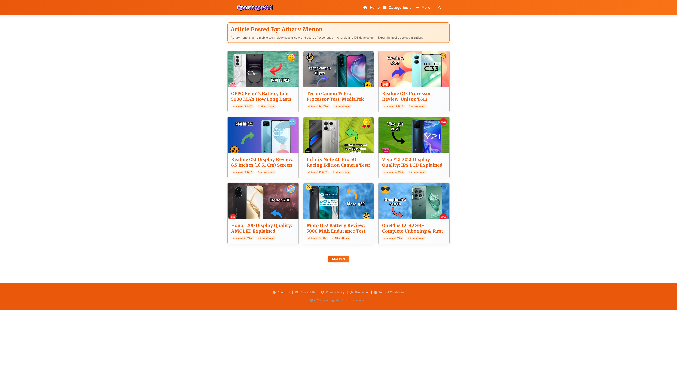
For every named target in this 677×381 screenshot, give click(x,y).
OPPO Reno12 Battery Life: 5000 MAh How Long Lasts (261, 96)
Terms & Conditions (391, 292)
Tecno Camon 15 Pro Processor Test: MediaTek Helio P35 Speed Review (335, 99)
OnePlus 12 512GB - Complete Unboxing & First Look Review (412, 231)
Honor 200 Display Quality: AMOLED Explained (261, 228)
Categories (398, 7)
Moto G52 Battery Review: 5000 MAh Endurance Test (336, 228)
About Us (283, 292)
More (426, 7)
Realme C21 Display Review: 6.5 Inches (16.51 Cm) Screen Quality (262, 165)
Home (374, 7)
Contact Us (307, 292)
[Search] (439, 8)
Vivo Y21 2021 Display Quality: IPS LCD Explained (412, 162)
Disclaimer (361, 292)
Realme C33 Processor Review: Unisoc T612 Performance (406, 99)
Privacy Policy (334, 292)
